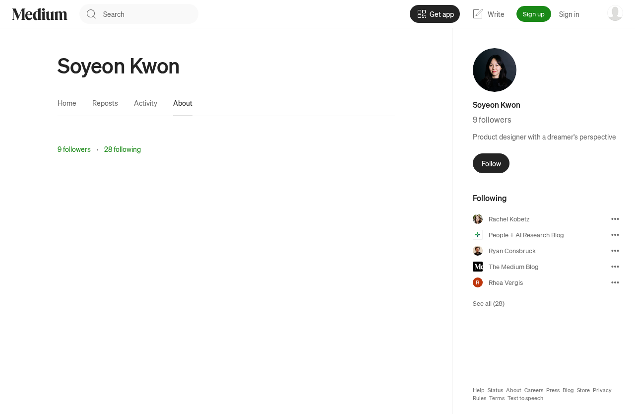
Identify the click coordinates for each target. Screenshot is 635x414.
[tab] (67, 103)
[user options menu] (615, 13)
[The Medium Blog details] (615, 267)
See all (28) (489, 303)
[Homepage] (39, 14)
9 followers (74, 148)
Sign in (569, 13)
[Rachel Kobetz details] (615, 219)
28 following (122, 148)
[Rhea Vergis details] (615, 282)
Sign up (534, 13)
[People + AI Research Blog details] (615, 235)
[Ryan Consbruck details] (615, 251)
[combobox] (150, 14)
